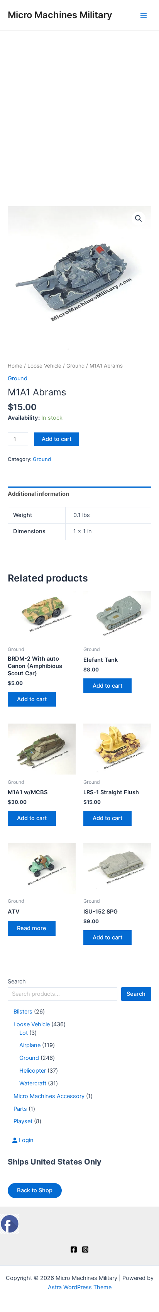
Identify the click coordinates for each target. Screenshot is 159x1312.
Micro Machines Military (60, 14)
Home (15, 366)
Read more (31, 928)
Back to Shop (34, 1190)
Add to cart (56, 439)
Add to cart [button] (32, 699)
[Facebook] (73, 1249)
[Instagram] (85, 1249)
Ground (75, 366)
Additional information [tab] (38, 493)
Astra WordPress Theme (80, 1287)
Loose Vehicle (44, 366)
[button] (138, 218)
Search (17, 981)
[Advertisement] (79, 114)
